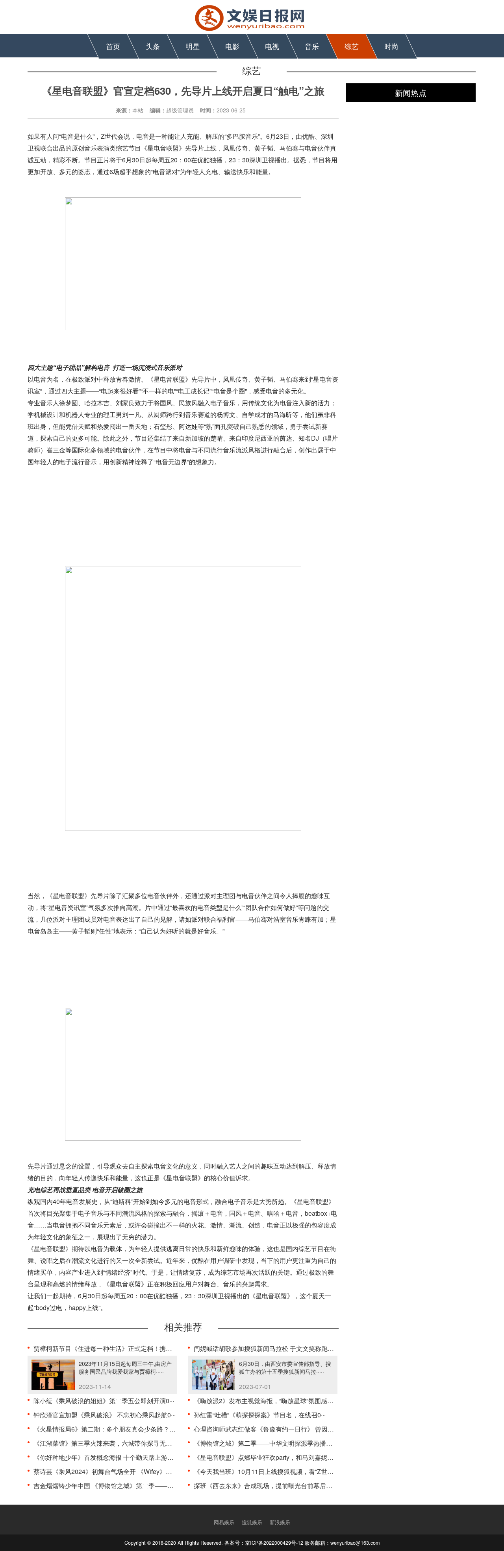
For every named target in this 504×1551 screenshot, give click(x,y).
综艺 (352, 46)
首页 (113, 46)
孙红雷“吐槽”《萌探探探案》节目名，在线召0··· (260, 1414)
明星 (192, 46)
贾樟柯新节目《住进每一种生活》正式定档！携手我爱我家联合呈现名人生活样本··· (149, 1348)
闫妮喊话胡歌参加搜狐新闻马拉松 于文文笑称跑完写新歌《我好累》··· (291, 1348)
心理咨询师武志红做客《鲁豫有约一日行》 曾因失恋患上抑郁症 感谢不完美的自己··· (311, 1428)
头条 (153, 46)
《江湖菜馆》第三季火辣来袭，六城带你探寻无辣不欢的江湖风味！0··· (132, 1443)
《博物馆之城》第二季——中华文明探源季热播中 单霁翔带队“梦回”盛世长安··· (303, 1443)
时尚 (391, 46)
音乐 (312, 46)
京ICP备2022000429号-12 (274, 1542)
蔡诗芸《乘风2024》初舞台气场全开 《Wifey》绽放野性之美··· (120, 1471)
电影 (232, 46)
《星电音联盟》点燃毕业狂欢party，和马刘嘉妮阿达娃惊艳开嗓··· (285, 1457)
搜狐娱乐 (252, 1522)
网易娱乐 (224, 1522)
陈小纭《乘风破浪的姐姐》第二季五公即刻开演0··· (103, 1400)
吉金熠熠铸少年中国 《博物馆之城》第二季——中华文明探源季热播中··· (134, 1485)
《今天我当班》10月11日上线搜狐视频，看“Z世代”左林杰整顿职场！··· (292, 1471)
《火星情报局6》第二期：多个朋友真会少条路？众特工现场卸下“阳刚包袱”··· (140, 1428)
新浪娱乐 (280, 1522)
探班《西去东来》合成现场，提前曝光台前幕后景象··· (268, 1485)
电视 (272, 46)
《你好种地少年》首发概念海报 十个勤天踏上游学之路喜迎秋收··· (124, 1457)
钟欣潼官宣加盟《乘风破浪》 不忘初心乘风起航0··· (104, 1414)
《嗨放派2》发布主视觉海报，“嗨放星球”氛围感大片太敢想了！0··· (287, 1400)
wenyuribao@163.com (355, 1542)
